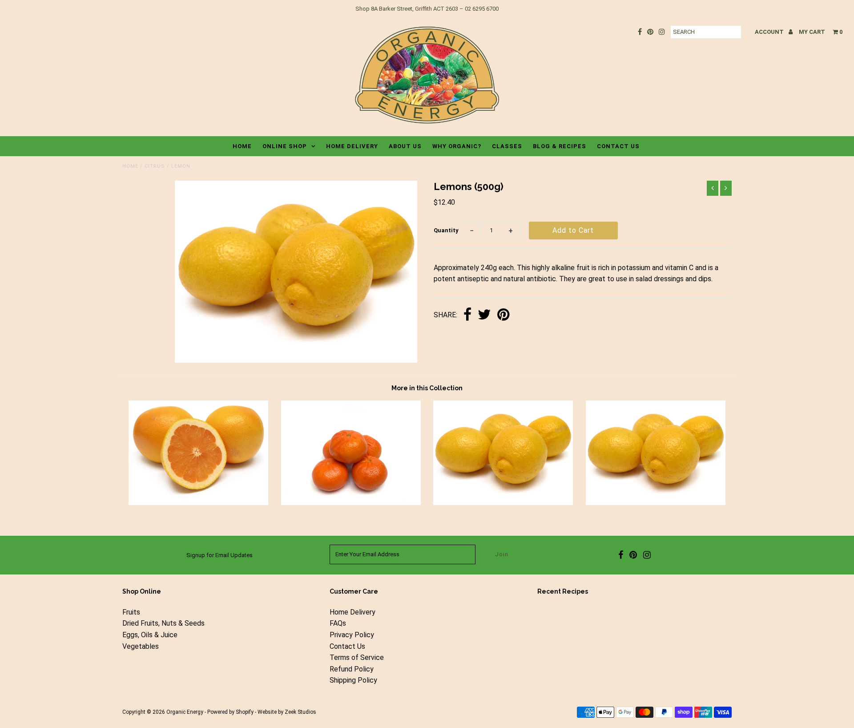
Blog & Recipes (559, 146)
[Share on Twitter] (484, 315)
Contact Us (618, 146)
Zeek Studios (300, 712)
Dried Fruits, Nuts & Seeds (163, 623)
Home (242, 146)
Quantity (446, 230)
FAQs (338, 623)
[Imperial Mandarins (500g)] (351, 502)
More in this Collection (427, 388)
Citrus (155, 166)
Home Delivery (352, 146)
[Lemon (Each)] (503, 502)
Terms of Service (357, 657)
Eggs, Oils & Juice (149, 635)
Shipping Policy (353, 680)
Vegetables (140, 646)
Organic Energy (184, 712)
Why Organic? (456, 146)
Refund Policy (352, 669)
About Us (405, 146)
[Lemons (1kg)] (655, 502)
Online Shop (284, 146)
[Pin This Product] (503, 315)
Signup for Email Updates (219, 555)
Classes (507, 146)
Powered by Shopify (230, 712)
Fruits (131, 612)
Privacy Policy (352, 635)
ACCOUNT (770, 31)
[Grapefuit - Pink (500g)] (198, 502)
